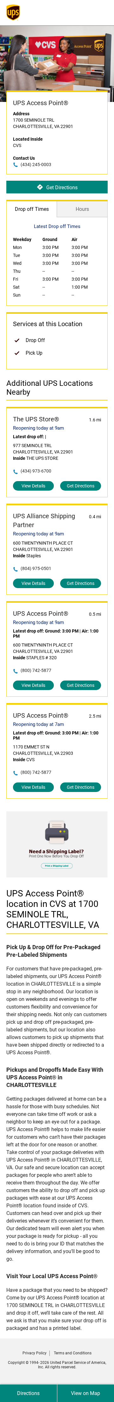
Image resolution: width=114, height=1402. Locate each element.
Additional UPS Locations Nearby (49, 388)
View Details (33, 485)
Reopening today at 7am (38, 724)
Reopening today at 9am (38, 428)
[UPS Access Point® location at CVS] (57, 876)
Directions (28, 1393)
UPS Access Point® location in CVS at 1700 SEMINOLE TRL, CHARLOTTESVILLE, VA (52, 909)
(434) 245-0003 (36, 164)
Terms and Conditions (73, 1353)
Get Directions (62, 187)
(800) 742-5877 (36, 670)
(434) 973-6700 (36, 470)
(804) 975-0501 (36, 568)
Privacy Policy (34, 1353)
